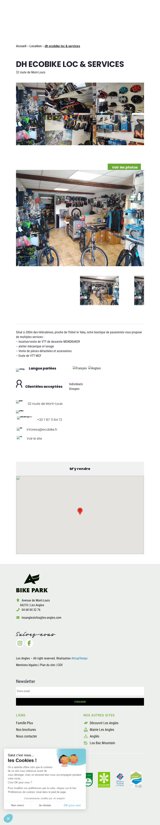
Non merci (17, 805)
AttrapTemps (79, 658)
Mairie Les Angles (101, 730)
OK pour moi (72, 805)
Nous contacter (26, 736)
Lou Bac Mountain (102, 743)
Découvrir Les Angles (103, 723)
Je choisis (45, 805)
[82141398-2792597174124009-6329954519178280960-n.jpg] (80, 218)
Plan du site (48, 665)
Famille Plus (24, 723)
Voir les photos (125, 167)
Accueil (21, 46)
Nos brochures (26, 730)
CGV (60, 665)
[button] (8, 818)
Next (147, 290)
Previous (13, 290)
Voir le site (34, 438)
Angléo (94, 736)
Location (35, 46)
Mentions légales (27, 665)
